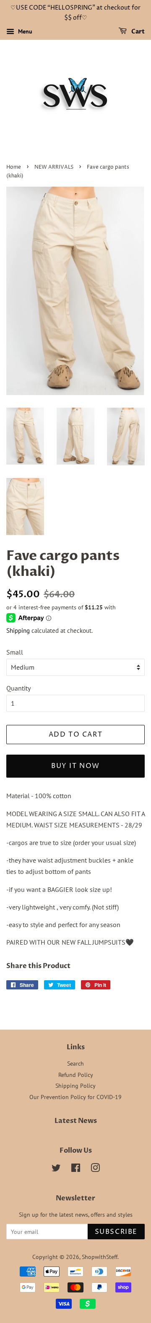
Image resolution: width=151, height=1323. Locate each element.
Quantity (18, 688)
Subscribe (116, 1231)
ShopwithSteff (99, 1257)
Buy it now (75, 766)
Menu (24, 31)
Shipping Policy (75, 1085)
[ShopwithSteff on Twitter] (56, 1169)
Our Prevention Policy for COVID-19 (75, 1097)
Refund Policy (75, 1075)
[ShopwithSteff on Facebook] (76, 1169)
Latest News (76, 1120)
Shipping (18, 631)
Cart (137, 32)
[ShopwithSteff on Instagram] (95, 1169)
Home (13, 167)
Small (14, 652)
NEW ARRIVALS (53, 167)
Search (75, 1063)
